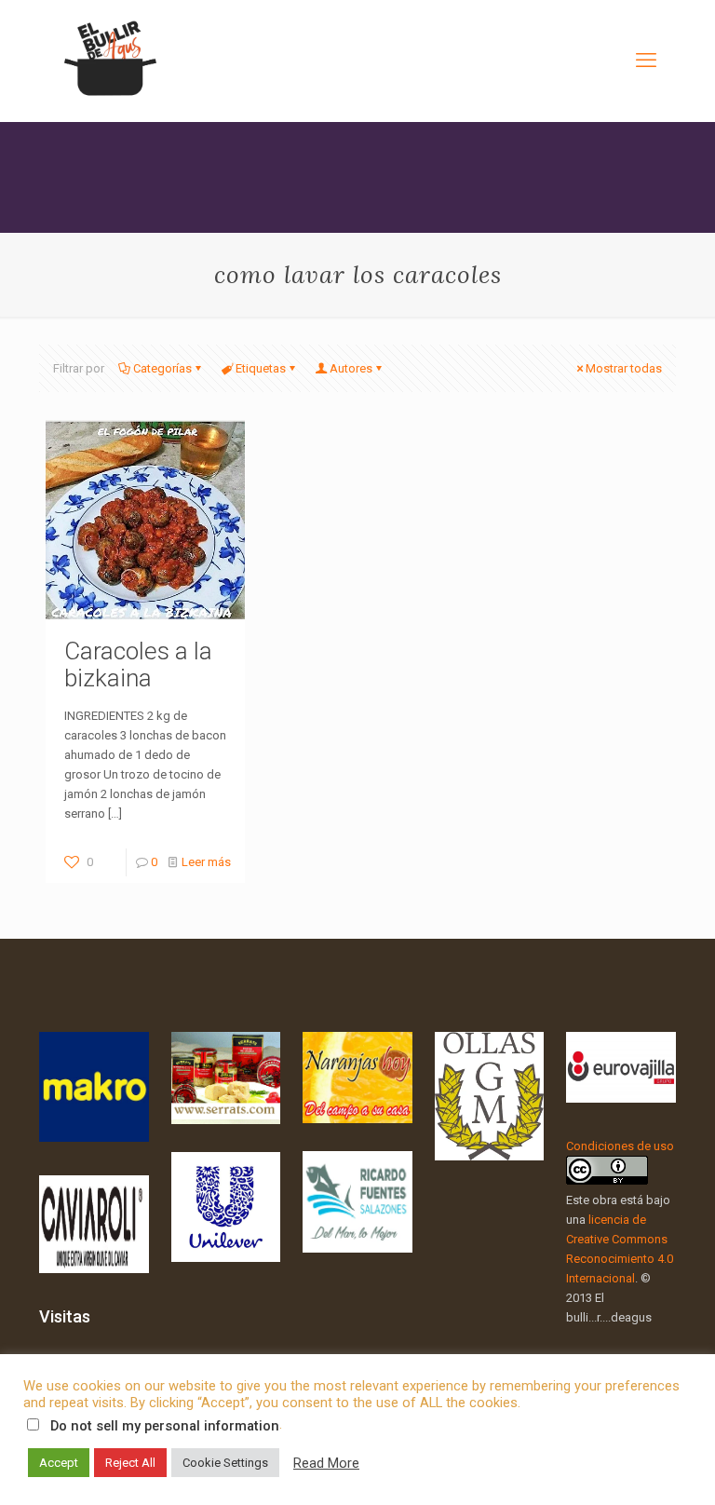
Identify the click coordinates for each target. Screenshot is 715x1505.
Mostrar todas (624, 368)
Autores (351, 368)
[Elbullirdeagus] (109, 60)
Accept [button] (58, 1463)
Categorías (162, 368)
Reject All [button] (130, 1463)
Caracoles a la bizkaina (138, 664)
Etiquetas (261, 368)
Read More (326, 1463)
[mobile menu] (646, 60)
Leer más (206, 862)
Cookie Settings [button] (225, 1463)
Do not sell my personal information (164, 1425)
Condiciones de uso (620, 1146)
